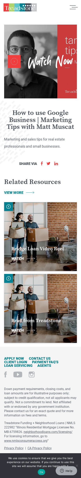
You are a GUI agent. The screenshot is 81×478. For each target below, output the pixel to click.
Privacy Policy (14, 448)
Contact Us (40, 358)
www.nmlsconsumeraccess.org (25, 440)
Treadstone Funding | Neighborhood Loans (20, 8)
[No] (76, 465)
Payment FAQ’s (45, 362)
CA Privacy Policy (40, 448)
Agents (44, 365)
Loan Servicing (18, 365)
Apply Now (14, 358)
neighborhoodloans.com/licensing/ (48, 432)
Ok (41, 472)
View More (14, 192)
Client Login (15, 362)
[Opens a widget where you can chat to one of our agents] (66, 471)
